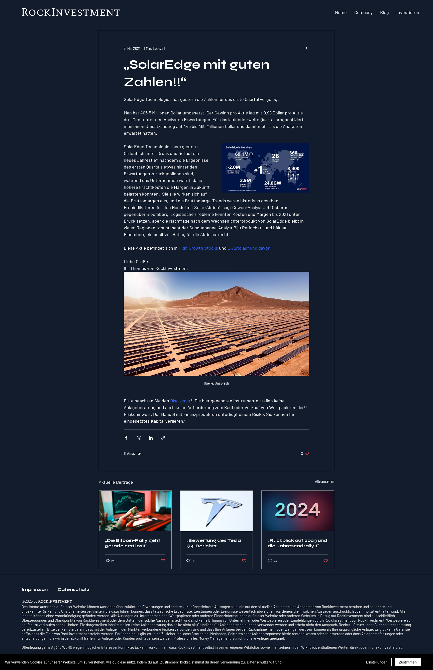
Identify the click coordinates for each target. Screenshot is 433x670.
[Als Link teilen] (163, 437)
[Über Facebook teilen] (126, 437)
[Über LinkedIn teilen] (150, 437)
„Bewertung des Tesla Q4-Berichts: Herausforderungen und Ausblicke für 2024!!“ (213, 543)
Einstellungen (376, 661)
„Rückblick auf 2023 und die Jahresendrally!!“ (297, 543)
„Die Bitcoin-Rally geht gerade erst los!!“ (132, 543)
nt (113, 12)
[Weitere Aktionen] (306, 48)
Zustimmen (408, 661)
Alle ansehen (324, 481)
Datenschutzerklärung (264, 661)
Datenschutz (73, 589)
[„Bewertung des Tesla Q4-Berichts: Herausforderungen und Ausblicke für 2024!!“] (216, 511)
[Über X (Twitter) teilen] (138, 437)
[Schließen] (427, 662)
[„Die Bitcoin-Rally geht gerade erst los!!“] (135, 511)
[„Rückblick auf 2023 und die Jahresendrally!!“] (298, 511)
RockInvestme (63, 12)
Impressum (37, 589)
